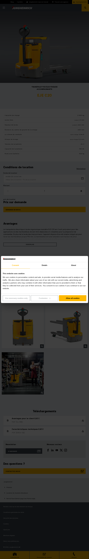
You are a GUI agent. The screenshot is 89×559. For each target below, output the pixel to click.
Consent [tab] (15, 265)
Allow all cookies (72, 298)
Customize (43, 298)
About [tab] (73, 265)
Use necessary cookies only (16, 298)
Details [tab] (44, 265)
